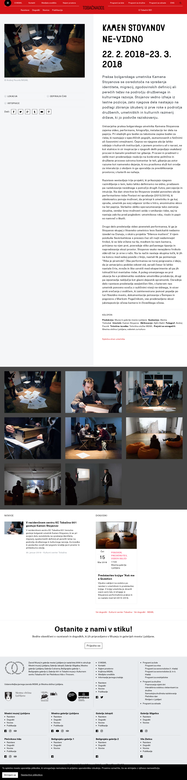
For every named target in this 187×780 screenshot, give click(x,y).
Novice (46, 10)
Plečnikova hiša (12, 739)
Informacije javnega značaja (110, 677)
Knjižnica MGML (105, 671)
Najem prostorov (105, 668)
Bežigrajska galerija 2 (107, 739)
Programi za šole (117, 3)
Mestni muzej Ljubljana (17, 713)
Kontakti (31, 3)
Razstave (25, 10)
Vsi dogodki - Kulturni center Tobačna (114, 612)
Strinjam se (10, 775)
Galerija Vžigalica (149, 713)
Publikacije (57, 10)
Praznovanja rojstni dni (155, 684)
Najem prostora (69, 3)
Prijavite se (94, 645)
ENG (172, 3)
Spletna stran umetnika (113, 339)
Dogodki (36, 10)
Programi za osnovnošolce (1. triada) (161, 668)
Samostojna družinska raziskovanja (160, 693)
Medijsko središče (48, 3)
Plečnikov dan (151, 696)
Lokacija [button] (12, 96)
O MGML (18, 3)
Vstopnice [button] (13, 103)
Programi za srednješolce (156, 677)
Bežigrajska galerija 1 (62, 739)
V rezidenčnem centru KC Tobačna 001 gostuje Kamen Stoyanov (51, 524)
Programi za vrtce (153, 665)
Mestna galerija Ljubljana (65, 713)
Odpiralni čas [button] (57, 96)
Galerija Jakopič (104, 713)
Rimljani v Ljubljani (153, 699)
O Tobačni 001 (145, 10)
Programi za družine (136, 3)
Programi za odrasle (157, 3)
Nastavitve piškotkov (32, 774)
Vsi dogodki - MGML (144, 612)
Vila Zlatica (146, 739)
